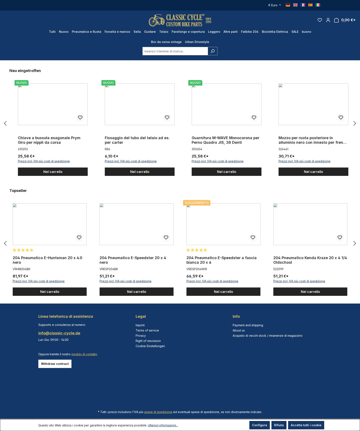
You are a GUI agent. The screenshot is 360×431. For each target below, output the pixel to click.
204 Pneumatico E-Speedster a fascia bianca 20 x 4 (221, 260)
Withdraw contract (55, 363)
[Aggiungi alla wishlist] (80, 117)
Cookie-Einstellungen (150, 346)
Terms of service (147, 330)
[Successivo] (355, 123)
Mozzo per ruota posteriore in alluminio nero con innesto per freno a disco (312, 140)
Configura (259, 425)
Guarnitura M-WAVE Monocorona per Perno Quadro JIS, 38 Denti (225, 140)
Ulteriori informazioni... (163, 425)
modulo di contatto (84, 354)
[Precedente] (5, 123)
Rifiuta (279, 425)
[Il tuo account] (328, 20)
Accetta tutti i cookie (306, 425)
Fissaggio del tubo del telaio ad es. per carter (137, 140)
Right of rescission (148, 341)
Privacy (141, 335)
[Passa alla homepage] (180, 20)
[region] (180, 123)
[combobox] (175, 51)
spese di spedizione (158, 412)
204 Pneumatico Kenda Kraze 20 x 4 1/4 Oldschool (310, 260)
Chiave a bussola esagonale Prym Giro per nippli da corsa (49, 140)
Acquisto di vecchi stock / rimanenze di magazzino (267, 335)
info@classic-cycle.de (59, 333)
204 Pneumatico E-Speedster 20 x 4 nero (133, 260)
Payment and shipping (248, 325)
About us (239, 330)
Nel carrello (52, 172)
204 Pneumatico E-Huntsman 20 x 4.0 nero (47, 260)
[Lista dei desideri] (319, 20)
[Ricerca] (213, 51)
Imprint (140, 325)
